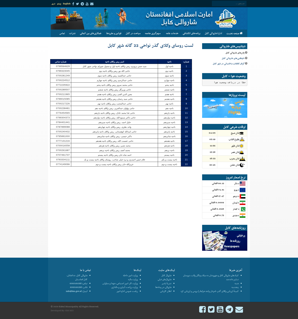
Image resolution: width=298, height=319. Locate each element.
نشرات (72, 33)
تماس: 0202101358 (78, 283)
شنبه (237, 283)
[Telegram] (229, 311)
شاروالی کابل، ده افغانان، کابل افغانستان (77, 277)
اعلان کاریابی (165, 291)
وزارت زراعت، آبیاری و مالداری (124, 287)
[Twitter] (211, 311)
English (67, 3)
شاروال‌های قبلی (164, 279)
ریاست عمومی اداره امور (127, 291)
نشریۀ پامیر (166, 283)
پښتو (59, 3)
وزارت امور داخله (130, 275)
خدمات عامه (171, 33)
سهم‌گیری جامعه (153, 33)
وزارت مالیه (133, 279)
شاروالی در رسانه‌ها (163, 287)
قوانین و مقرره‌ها (113, 33)
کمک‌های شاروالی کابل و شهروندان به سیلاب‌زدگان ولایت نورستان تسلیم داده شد (211, 277)
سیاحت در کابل (133, 33)
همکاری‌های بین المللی (90, 33)
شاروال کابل (166, 275)
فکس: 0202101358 (78, 287)
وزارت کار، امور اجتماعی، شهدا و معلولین (120, 283)
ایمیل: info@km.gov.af (76, 291)
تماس (62, 33)
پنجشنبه (235, 287)
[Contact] (239, 311)
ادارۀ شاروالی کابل (213, 33)
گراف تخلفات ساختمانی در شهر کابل (229, 63)
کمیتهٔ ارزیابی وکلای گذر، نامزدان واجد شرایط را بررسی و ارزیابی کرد (210, 291)
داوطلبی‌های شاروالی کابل (233, 58)
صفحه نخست (233, 33)
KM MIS (69, 310)
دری (53, 3)
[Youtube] (220, 311)
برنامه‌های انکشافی (191, 33)
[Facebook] (202, 311)
